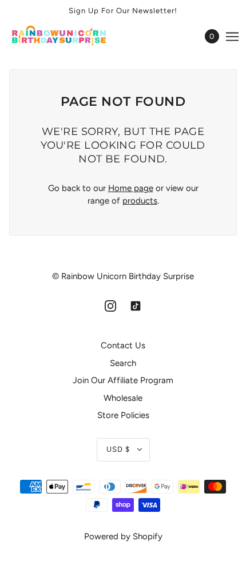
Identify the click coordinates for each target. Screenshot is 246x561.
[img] (110, 305)
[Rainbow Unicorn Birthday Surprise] (69, 36)
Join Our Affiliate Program (123, 380)
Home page (130, 188)
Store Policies (123, 415)
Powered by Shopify (123, 536)
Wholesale (123, 398)
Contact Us (123, 345)
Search (123, 363)
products (139, 201)
